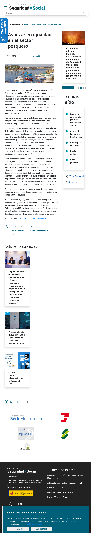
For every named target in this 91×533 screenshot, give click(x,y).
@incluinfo (72, 182)
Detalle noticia (73, 152)
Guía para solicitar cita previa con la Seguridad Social (76, 120)
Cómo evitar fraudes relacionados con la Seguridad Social (16, 378)
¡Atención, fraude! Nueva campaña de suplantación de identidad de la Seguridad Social (17, 337)
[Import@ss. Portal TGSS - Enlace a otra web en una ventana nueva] (65, 418)
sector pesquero (18, 230)
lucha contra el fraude (38, 230)
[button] (26, 402)
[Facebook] (6, 402)
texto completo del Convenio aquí (34, 219)
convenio (35, 227)
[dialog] (46, 519)
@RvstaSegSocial (75, 176)
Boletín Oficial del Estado (57, 497)
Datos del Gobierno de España (60, 492)
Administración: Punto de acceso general (64, 483)
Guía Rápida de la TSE (75, 144)
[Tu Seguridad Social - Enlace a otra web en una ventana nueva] (26, 446)
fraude (14, 227)
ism (12, 234)
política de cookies (34, 524)
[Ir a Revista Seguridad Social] (31, 7)
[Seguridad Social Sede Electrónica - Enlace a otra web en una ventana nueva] (26, 417)
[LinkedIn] (12, 402)
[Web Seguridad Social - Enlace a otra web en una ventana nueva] (26, 433)
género (24, 227)
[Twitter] (18, 402)
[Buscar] (83, 13)
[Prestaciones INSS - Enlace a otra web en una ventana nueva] (65, 434)
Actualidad (16, 24)
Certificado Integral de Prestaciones (76, 134)
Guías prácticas (74, 161)
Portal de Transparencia (57, 488)
